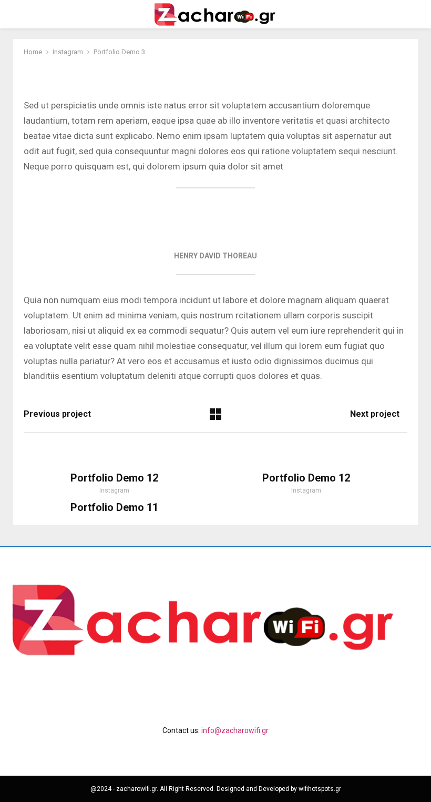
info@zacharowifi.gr (235, 730)
